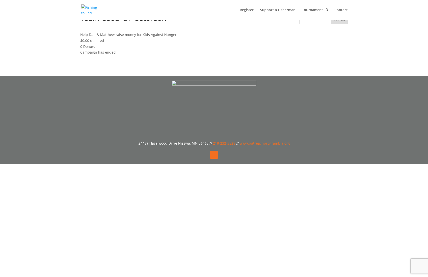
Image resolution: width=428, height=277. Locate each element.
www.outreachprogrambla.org (265, 143)
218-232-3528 (224, 143)
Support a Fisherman (277, 10)
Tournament (312, 10)
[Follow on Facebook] (214, 155)
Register (247, 10)
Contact (341, 10)
